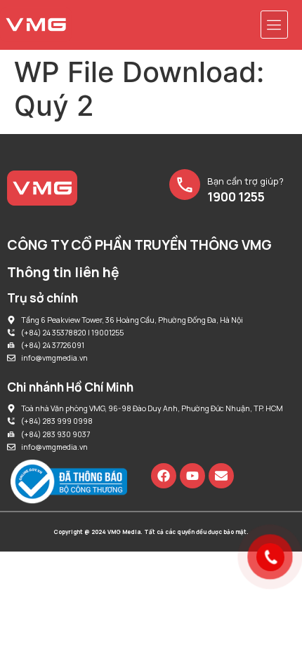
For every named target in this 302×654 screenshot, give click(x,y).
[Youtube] (192, 475)
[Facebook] (163, 475)
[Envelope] (221, 475)
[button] (275, 25)
